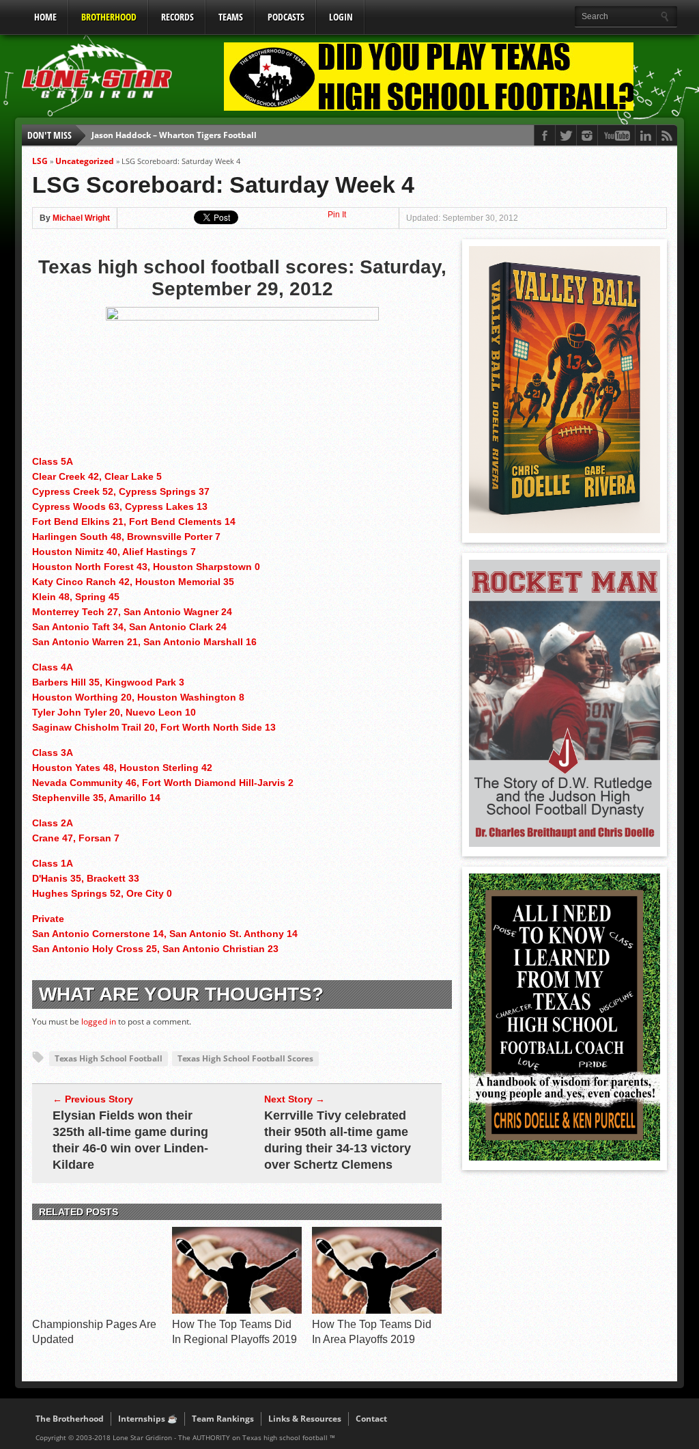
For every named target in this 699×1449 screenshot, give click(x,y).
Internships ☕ (147, 1418)
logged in (98, 1021)
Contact (371, 1418)
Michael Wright (81, 218)
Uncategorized (84, 161)
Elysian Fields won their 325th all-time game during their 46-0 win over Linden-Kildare (130, 1140)
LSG (40, 161)
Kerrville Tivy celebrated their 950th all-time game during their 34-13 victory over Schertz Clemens (337, 1140)
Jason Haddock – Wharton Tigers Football (174, 135)
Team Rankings (223, 1418)
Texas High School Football (108, 1058)
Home (45, 16)
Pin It (337, 214)
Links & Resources (304, 1418)
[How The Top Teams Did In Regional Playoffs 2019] (237, 1310)
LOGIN (341, 16)
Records (177, 16)
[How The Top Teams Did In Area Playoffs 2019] (377, 1310)
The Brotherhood (69, 1418)
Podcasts (286, 16)
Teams (230, 16)
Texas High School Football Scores (245, 1058)
